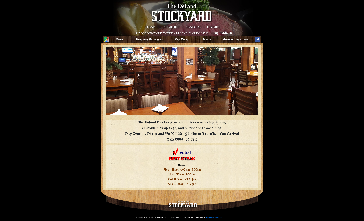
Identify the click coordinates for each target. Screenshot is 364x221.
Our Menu (181, 39)
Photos (207, 39)
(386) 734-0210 (221, 33)
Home (119, 39)
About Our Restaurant (149, 39)
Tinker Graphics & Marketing (217, 217)
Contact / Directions (235, 39)
